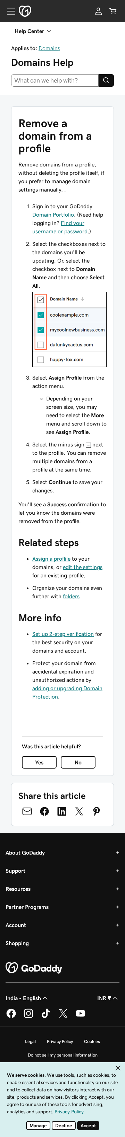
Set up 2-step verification (63, 634)
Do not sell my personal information (63, 1055)
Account (16, 925)
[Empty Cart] (113, 11)
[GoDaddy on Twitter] (63, 1017)
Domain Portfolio (53, 214)
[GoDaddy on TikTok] (45, 1017)
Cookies (92, 1041)
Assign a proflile (51, 558)
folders (71, 596)
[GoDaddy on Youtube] (80, 1017)
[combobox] (54, 80)
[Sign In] (98, 11)
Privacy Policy (60, 1041)
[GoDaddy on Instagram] (28, 1017)
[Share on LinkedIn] (61, 811)
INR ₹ (104, 998)
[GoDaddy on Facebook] (11, 1017)
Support (15, 870)
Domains (49, 48)
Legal (30, 1041)
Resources (18, 888)
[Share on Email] (27, 811)
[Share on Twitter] (79, 811)
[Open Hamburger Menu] (8, 11)
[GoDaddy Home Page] (34, 968)
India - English (23, 998)
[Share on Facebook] (44, 811)
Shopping (17, 943)
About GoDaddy (25, 852)
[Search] (106, 80)
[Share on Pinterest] (96, 811)
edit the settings (82, 567)
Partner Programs (27, 907)
